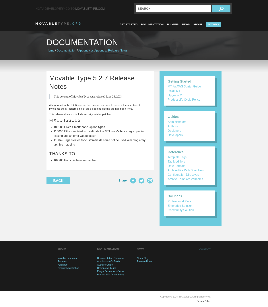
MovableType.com (90, 8)
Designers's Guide (106, 268)
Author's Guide (105, 264)
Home (50, 50)
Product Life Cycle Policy (184, 99)
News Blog (142, 258)
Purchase (62, 264)
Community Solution (181, 210)
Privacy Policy (204, 301)
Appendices (86, 50)
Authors (173, 126)
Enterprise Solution (180, 205)
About (197, 24)
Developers (175, 135)
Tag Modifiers (176, 161)
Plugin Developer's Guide (110, 271)
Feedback (213, 24)
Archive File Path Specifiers (186, 170)
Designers (174, 130)
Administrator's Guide (108, 261)
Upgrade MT (176, 95)
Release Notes (144, 261)
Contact (205, 249)
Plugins (172, 24)
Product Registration (68, 268)
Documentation (152, 24)
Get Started (128, 24)
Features (62, 261)
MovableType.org (58, 23)
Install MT (174, 90)
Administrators (177, 121)
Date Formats (176, 165)
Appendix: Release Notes (110, 50)
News (186, 24)
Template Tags (177, 157)
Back (58, 181)
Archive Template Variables (185, 179)
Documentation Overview (110, 258)
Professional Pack (179, 201)
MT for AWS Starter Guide (184, 86)
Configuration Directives (183, 174)
